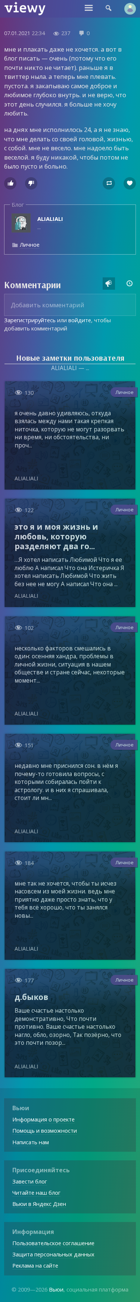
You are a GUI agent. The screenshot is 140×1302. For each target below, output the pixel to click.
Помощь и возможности (44, 1130)
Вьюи (56, 1289)
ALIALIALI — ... (70, 368)
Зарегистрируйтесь (30, 320)
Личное (30, 244)
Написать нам (30, 1142)
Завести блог (29, 1181)
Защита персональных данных (53, 1254)
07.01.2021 (17, 33)
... (50, 223)
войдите (79, 320)
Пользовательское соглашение (53, 1243)
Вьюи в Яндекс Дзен (39, 1203)
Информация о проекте (43, 1119)
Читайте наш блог (36, 1192)
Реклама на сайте (35, 1265)
